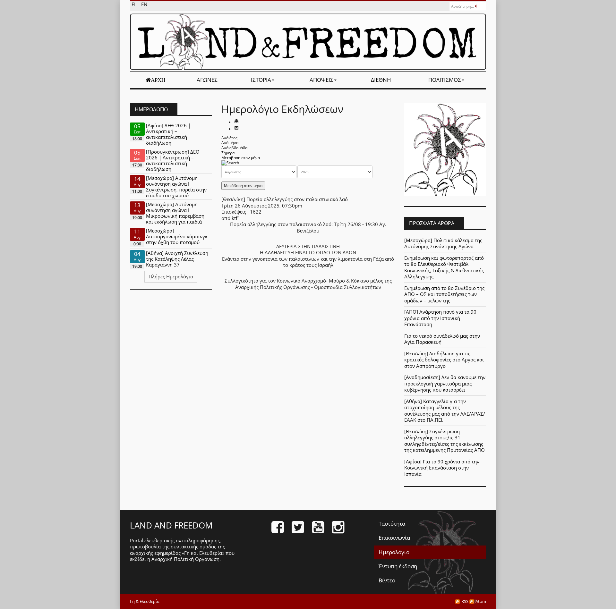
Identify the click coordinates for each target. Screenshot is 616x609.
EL (135, 4)
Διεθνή (381, 79)
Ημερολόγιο (394, 552)
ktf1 (236, 218)
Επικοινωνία (394, 537)
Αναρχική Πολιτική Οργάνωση (185, 559)
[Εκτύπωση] (236, 122)
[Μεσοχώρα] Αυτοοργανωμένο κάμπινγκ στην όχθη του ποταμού (177, 236)
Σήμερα (228, 153)
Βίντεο (387, 580)
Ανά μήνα (229, 142)
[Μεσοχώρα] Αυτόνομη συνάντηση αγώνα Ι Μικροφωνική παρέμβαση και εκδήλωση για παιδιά (175, 213)
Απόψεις (321, 79)
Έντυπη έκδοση (398, 566)
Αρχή (158, 80)
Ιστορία (261, 79)
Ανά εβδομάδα (234, 147)
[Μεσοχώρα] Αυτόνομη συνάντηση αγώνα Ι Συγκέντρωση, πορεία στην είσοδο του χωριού (176, 187)
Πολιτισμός (444, 79)
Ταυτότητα (392, 523)
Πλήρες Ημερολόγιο (171, 276)
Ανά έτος (229, 137)
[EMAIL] (236, 128)
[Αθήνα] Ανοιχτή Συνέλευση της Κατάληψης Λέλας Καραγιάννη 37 (177, 259)
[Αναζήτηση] (230, 162)
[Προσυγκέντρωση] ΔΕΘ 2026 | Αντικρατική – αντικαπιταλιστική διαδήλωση (173, 160)
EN (144, 4)
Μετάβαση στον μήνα (240, 157)
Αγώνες (207, 79)
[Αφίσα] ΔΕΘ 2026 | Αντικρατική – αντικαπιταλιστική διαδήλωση (168, 134)
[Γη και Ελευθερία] (308, 41)
